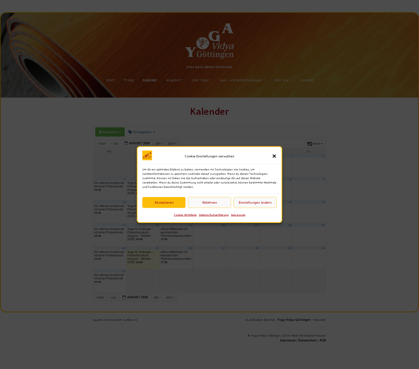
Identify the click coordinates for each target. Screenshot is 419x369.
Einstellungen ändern (255, 202)
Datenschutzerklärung (214, 215)
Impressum (238, 215)
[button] (274, 156)
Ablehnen (209, 202)
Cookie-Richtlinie (185, 215)
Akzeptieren (164, 202)
